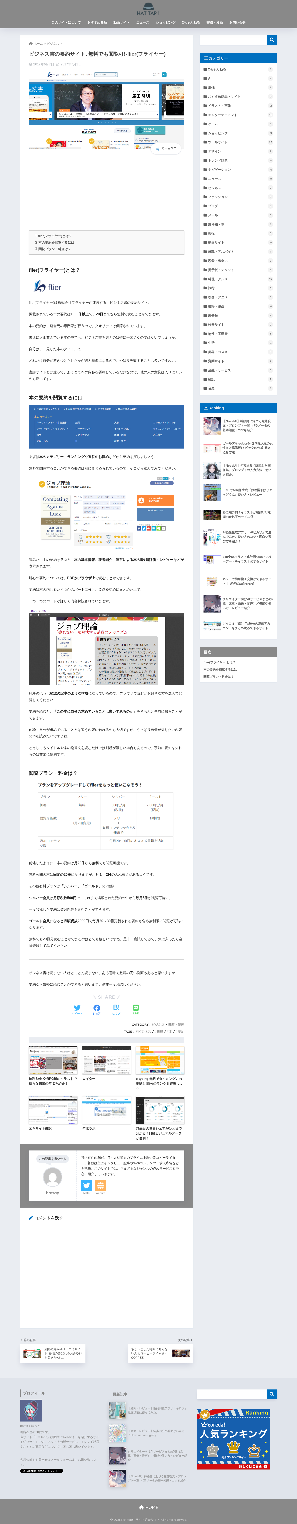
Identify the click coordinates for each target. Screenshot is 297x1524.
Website (100, 1193)
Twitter (86, 1193)
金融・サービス (239, 370)
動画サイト (121, 22)
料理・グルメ (240, 279)
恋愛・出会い (239, 261)
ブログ (239, 206)
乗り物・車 (239, 224)
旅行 (239, 288)
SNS (239, 87)
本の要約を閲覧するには (54, 242)
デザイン (239, 151)
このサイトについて (66, 22)
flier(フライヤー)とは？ (53, 236)
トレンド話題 (240, 160)
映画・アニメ (239, 297)
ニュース (142, 22)
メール (239, 215)
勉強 (239, 233)
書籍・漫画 (215, 22)
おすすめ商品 (97, 22)
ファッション (239, 197)
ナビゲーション (240, 169)
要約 (181, 1031)
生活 (240, 343)
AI (239, 78)
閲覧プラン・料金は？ (53, 249)
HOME (151, 1507)
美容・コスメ (239, 352)
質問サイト (239, 361)
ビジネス (158, 1024)
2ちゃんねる (191, 22)
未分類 (239, 315)
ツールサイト (240, 142)
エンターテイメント (240, 115)
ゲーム (239, 124)
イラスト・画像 (240, 106)
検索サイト (239, 324)
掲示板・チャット (239, 270)
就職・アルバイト (239, 251)
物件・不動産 (239, 334)
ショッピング (165, 22)
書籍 (160, 1031)
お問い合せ (237, 22)
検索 (272, 40)
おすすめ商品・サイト (240, 96)
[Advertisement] (106, 191)
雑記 (239, 379)
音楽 (239, 388)
